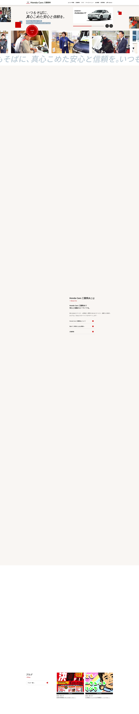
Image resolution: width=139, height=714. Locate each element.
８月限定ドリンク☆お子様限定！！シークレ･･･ (97, 697)
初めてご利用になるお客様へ (77, 326)
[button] (111, 26)
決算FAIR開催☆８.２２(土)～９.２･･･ (66, 697)
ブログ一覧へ (31, 682)
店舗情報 (72, 331)
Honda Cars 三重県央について (78, 321)
